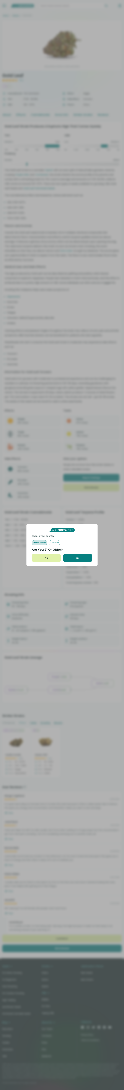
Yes (78, 557)
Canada (55, 542)
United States (39, 542)
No (46, 557)
